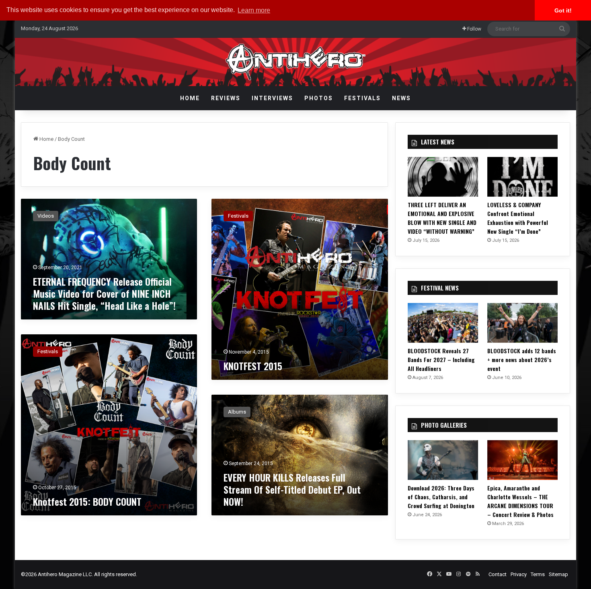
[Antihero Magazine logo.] (296, 62)
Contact (497, 574)
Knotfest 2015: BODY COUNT (87, 501)
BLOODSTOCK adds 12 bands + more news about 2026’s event (521, 359)
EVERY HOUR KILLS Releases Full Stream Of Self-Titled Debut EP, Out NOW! (292, 489)
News (401, 98)
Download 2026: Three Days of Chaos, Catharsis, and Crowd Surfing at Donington (441, 497)
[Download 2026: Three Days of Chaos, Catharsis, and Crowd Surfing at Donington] (443, 460)
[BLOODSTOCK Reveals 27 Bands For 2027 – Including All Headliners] (443, 323)
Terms (538, 574)
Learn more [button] (254, 10)
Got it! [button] (563, 10)
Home (190, 98)
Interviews (272, 98)
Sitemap (558, 574)
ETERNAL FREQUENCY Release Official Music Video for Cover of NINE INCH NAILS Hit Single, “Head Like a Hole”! (104, 293)
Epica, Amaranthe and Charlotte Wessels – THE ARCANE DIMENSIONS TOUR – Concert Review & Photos (520, 501)
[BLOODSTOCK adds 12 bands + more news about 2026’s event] (522, 323)
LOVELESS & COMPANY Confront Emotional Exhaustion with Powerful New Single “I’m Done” (517, 217)
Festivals (362, 98)
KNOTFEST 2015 (253, 365)
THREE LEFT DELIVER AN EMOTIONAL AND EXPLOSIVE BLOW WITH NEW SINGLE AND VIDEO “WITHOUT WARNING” (442, 217)
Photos (318, 98)
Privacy (519, 574)
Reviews (225, 98)
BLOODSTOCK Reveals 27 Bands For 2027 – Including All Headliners (441, 359)
